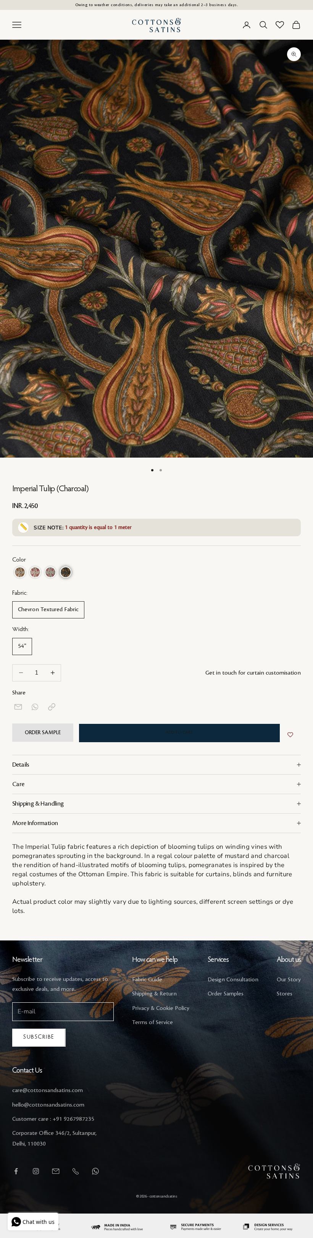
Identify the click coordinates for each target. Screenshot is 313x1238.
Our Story (289, 980)
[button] (20, 572)
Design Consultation (233, 980)
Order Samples (226, 994)
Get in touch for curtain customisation (253, 673)
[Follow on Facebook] (16, 1171)
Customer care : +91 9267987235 (53, 1119)
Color (19, 560)
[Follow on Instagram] (36, 1171)
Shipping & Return (154, 994)
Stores (284, 994)
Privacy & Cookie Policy (160, 1008)
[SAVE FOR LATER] (290, 735)
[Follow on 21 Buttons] (56, 1171)
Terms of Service (152, 1023)
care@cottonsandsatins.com (47, 1090)
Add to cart (179, 732)
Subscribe (39, 1037)
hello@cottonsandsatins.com (48, 1105)
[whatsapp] (35, 706)
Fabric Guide (147, 980)
